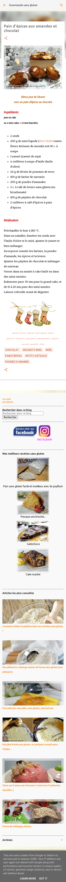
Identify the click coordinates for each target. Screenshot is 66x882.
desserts (23, 333)
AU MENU (7, 402)
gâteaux (15, 333)
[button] (6, 38)
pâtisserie (31, 333)
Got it (43, 878)
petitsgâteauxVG (43, 338)
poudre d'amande (17, 361)
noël (49, 349)
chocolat (12, 349)
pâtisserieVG (31, 338)
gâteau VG (10, 338)
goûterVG (55, 338)
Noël (42, 344)
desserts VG (20, 338)
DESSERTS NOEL (32, 349)
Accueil (6, 399)
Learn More (28, 878)
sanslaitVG (34, 344)
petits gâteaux (41, 333)
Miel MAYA (46, 141)
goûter (50, 333)
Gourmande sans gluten (23, 5)
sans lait (25, 344)
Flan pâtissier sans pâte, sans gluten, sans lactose (27, 708)
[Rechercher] (61, 5)
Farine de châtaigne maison (16, 826)
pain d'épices (13, 355)
